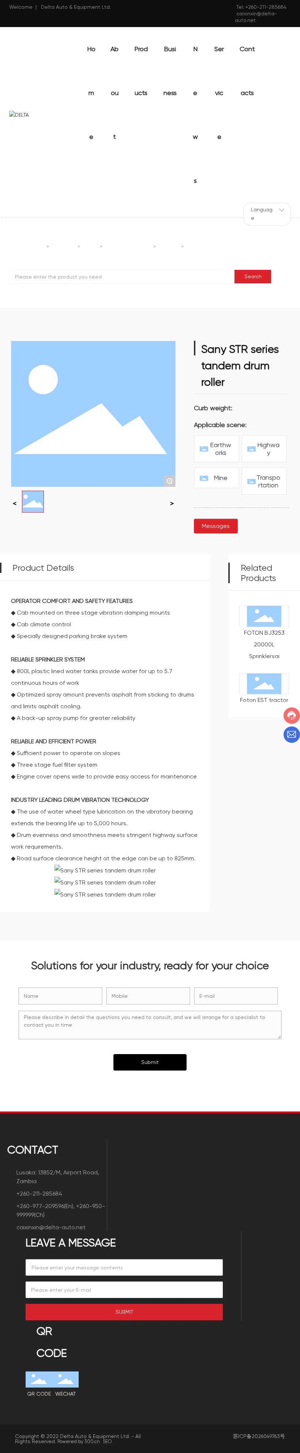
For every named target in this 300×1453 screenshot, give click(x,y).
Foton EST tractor (264, 700)
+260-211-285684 (265, 7)
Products (64, 247)
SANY (90, 247)
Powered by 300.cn (78, 1441)
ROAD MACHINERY (128, 247)
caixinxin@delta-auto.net (51, 1227)
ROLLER (169, 247)
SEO (107, 1441)
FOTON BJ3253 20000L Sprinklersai (264, 644)
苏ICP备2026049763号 (259, 1436)
